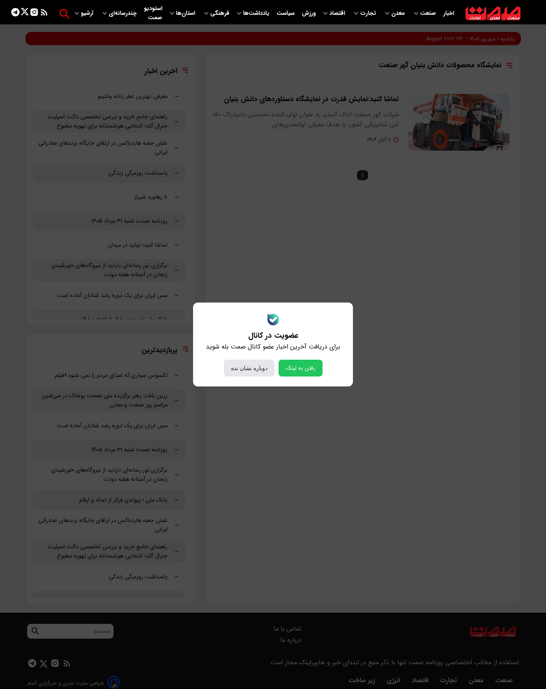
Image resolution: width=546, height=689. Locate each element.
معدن (399, 13)
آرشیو (88, 13)
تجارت (369, 13)
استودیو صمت (153, 13)
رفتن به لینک (300, 368)
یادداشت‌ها (257, 13)
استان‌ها (186, 13)
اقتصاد (338, 13)
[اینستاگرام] (34, 13)
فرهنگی (219, 13)
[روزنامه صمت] (493, 14)
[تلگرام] (15, 13)
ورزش (309, 13)
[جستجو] (64, 14)
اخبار (448, 13)
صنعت (429, 13)
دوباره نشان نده (249, 368)
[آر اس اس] (44, 13)
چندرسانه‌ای (123, 13)
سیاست (286, 13)
